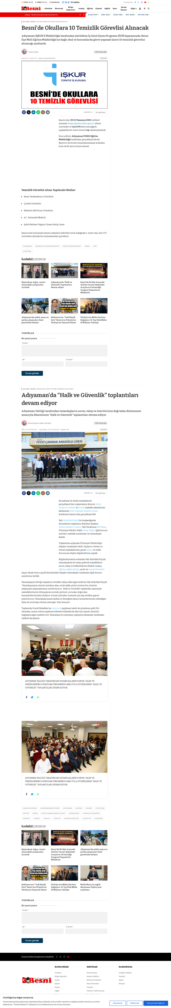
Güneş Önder (33, 52)
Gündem (48, 8)
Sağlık (107, 8)
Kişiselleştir (117, 1003)
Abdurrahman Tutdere (70, 527)
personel (27, 251)
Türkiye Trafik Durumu (95, 991)
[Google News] (100, 112)
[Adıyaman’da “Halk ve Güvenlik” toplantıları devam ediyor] (64, 271)
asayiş (89, 550)
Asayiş (81, 8)
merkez (27, 818)
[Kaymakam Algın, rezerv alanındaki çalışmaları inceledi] (35, 271)
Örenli (81, 507)
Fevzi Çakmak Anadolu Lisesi (83, 511)
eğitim (62, 569)
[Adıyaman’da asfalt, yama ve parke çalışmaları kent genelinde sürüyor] (35, 306)
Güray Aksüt (89, 530)
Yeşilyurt (63, 507)
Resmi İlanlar (124, 8)
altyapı (75, 569)
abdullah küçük (30, 808)
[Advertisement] (10, 54)
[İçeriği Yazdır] (48, 112)
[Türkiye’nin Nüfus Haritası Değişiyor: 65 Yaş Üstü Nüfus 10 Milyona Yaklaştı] (93, 306)
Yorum (25, 343)
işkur (88, 246)
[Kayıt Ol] (140, 8)
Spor (115, 8)
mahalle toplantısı (92, 813)
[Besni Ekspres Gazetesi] (31, 10)
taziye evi (56, 608)
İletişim (122, 984)
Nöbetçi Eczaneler (94, 980)
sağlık (69, 569)
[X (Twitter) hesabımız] (138, 2)
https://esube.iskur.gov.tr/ (81, 123)
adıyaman (28, 246)
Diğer (133, 8)
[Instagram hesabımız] (141, 2)
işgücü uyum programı (72, 246)
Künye (121, 980)
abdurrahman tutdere (50, 808)
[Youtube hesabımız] (145, 2)
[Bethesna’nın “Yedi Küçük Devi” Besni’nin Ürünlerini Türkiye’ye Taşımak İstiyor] (64, 306)
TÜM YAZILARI (100, 52)
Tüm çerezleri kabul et (156, 1003)
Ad (23, 360)
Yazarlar (90, 987)
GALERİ (28, 2)
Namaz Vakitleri (93, 976)
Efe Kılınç (101, 527)
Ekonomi (59, 8)
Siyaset (98, 8)
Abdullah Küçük (71, 520)
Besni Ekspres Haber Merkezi (39, 423)
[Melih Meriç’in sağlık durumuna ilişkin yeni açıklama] (93, 873)
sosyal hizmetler (97, 569)
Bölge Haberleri (70, 8)
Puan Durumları (93, 984)
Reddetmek (134, 1003)
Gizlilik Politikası (125, 973)
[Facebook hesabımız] (135, 2)
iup (95, 246)
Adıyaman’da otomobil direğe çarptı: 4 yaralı (48, 15)
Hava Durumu (92, 973)
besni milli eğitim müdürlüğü (47, 246)
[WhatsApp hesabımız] (148, 2)
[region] (85, 1001)
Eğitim (90, 8)
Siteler (72, 507)
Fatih (98, 504)
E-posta (69, 360)
